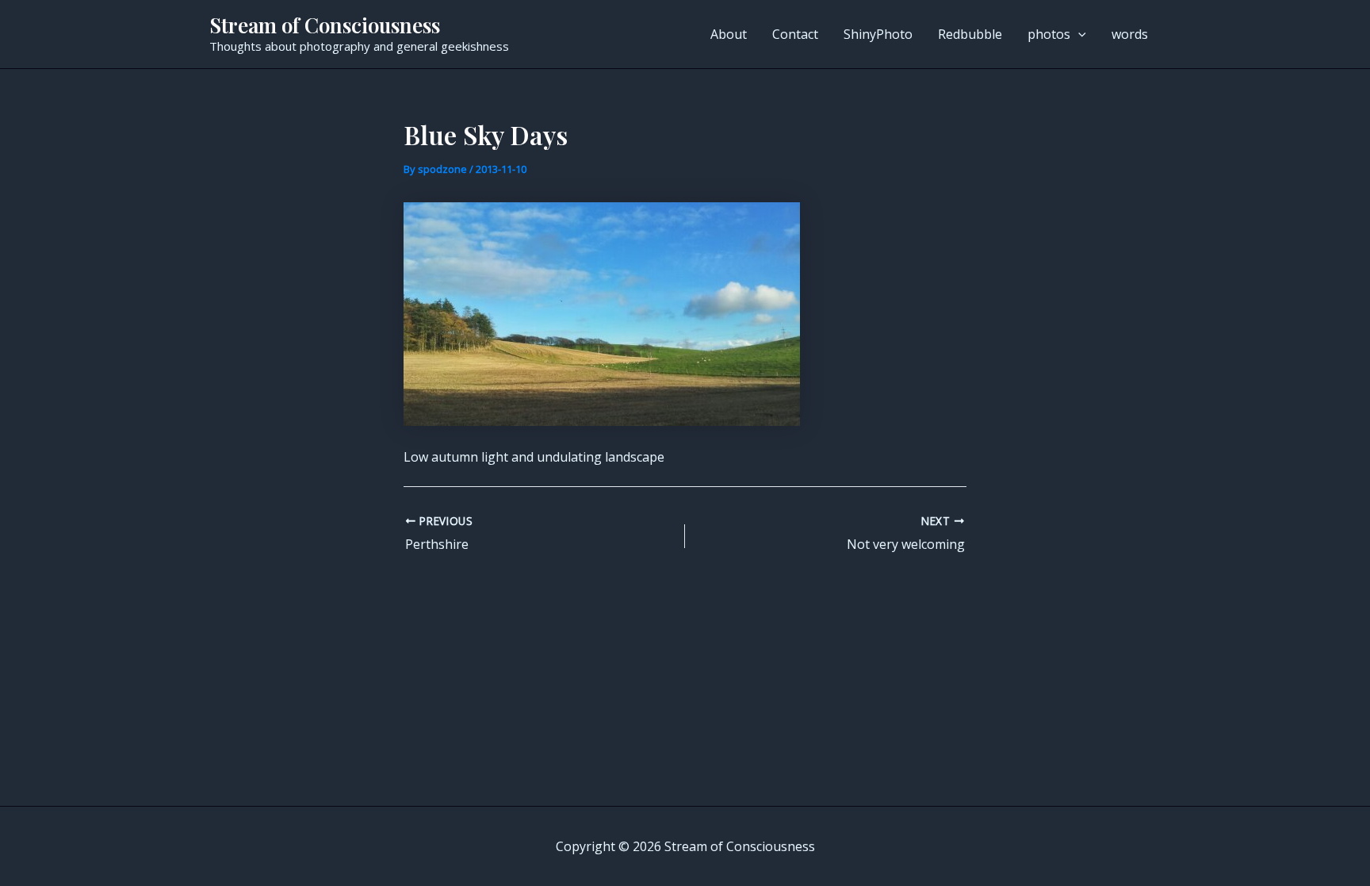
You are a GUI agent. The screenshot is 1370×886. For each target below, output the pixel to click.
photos (1049, 34)
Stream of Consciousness (324, 25)
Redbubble (970, 34)
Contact (795, 34)
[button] (1078, 34)
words (1130, 34)
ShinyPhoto (878, 34)
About (728, 34)
